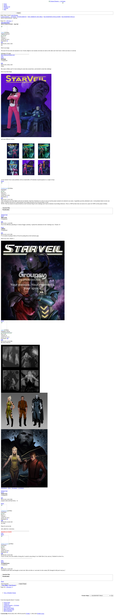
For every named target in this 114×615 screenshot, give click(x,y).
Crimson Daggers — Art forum (8, 16)
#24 (2, 221)
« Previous (8, 21)
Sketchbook (4, 488)
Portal (5, 4)
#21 (2, 42)
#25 (2, 233)
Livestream (21, 488)
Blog (9, 488)
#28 (2, 520)
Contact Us (6, 604)
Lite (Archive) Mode (9, 608)
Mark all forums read (9, 609)
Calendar (6, 8)
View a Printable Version (10, 592)
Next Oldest (5, 585)
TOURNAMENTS (22, 16)
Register (16, 15)
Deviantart (14, 488)
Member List (7, 6)
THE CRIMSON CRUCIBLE (35, 16)
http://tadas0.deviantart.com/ (8, 55)
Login (12, 15)
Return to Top (7, 606)
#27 (2, 498)
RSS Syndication (8, 611)
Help (5, 9)
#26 (2, 340)
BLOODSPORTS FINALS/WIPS (52, 16)
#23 (2, 198)
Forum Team (7, 602)
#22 (2, 63)
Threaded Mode (5, 22)
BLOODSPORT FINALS (68, 16)
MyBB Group (40, 613)
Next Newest (12, 585)
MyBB (28, 613)
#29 (2, 553)
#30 (2, 567)
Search (5, 5)
